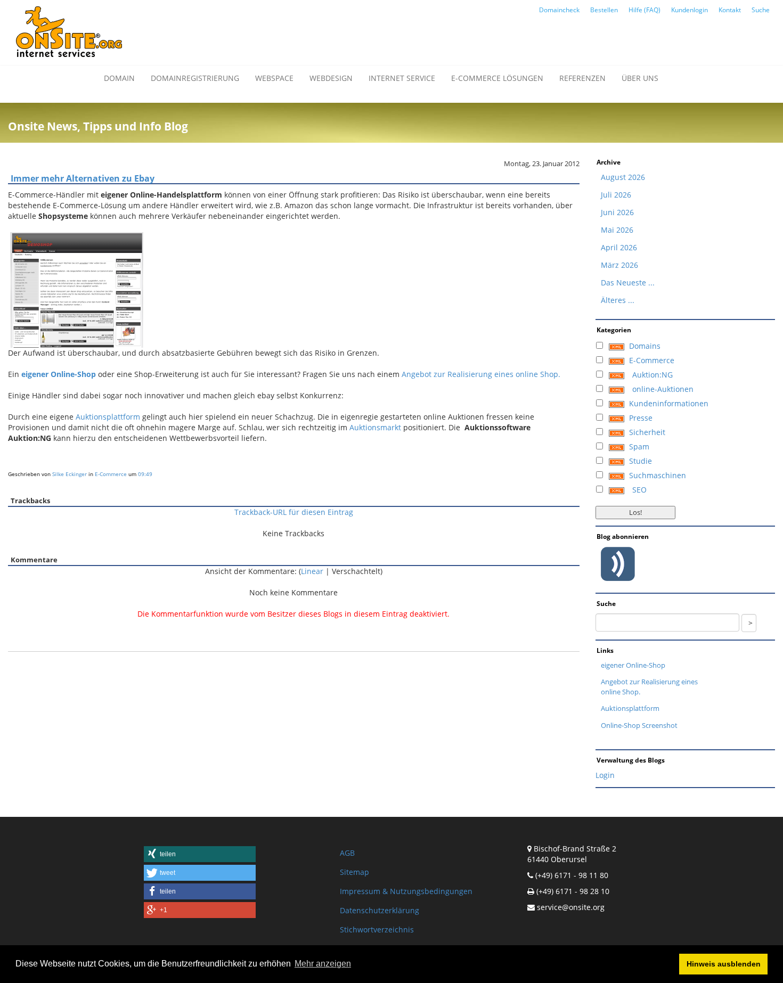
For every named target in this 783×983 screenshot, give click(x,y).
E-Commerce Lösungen (497, 78)
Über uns (640, 78)
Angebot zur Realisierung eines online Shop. (481, 374)
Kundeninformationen (668, 403)
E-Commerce (111, 474)
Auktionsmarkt (375, 427)
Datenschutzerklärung (379, 910)
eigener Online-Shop (633, 665)
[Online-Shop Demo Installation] (76, 289)
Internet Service (402, 78)
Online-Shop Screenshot (639, 725)
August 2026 (623, 177)
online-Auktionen (663, 389)
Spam (639, 446)
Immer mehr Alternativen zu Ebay (82, 178)
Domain (119, 78)
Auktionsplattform (108, 417)
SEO (639, 490)
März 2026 (619, 265)
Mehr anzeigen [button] (323, 963)
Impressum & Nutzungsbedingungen (406, 891)
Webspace (274, 78)
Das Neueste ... (628, 282)
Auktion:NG (652, 375)
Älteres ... (617, 300)
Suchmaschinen (657, 475)
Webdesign (331, 78)
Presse (640, 418)
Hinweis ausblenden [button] (724, 964)
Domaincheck (559, 9)
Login (605, 775)
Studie (640, 461)
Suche (761, 9)
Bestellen (604, 9)
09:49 (145, 474)
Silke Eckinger (69, 474)
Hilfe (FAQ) (644, 9)
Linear (312, 571)
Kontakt (730, 9)
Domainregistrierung (195, 78)
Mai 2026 (617, 230)
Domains (644, 346)
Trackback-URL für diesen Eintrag (293, 512)
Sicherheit (647, 432)
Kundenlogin (689, 9)
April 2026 (619, 247)
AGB (347, 853)
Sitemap (354, 872)
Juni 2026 (617, 212)
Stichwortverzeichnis (377, 929)
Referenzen (582, 78)
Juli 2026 (616, 195)
